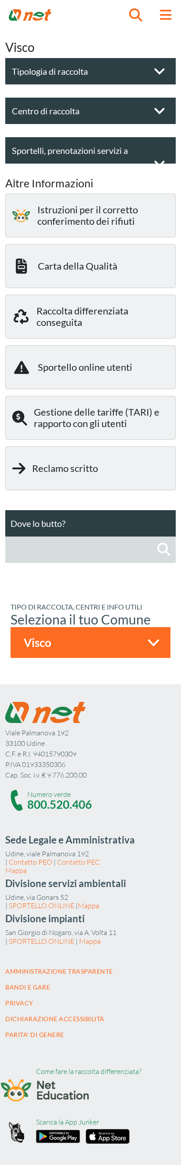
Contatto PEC (78, 862)
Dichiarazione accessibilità (55, 1019)
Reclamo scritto (65, 468)
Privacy (19, 1003)
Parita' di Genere (34, 1034)
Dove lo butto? (38, 523)
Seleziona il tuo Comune (81, 619)
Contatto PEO (30, 862)
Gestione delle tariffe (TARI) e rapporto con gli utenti (96, 417)
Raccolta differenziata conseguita (82, 316)
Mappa (16, 870)
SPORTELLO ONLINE (41, 905)
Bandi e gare (27, 987)
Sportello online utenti (85, 367)
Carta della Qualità (77, 266)
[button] (136, 15)
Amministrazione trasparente (59, 971)
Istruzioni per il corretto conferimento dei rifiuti (87, 215)
